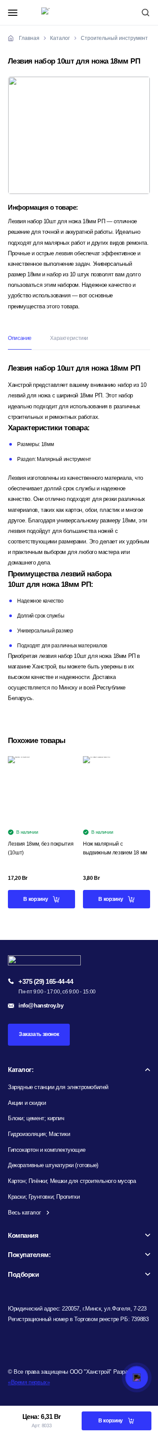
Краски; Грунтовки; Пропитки (43, 1196)
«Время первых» (29, 1382)
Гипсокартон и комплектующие (46, 1150)
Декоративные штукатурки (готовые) (53, 1165)
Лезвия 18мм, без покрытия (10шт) (40, 848)
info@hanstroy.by (41, 1005)
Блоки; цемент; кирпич (36, 1118)
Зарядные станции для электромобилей (58, 1087)
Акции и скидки (27, 1103)
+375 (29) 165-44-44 (45, 981)
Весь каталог (24, 1212)
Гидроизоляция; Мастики (39, 1134)
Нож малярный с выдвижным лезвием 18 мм (115, 848)
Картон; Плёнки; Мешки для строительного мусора (72, 1181)
